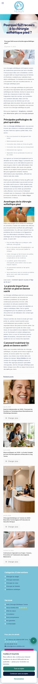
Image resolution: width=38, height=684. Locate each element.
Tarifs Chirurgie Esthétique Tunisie (17, 604)
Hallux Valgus (26, 195)
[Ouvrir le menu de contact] (34, 641)
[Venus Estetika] (19, 7)
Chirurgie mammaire (12, 580)
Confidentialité (11, 624)
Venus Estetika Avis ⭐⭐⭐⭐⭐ (16, 607)
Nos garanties (10, 620)
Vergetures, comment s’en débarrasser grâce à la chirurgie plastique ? (19, 113)
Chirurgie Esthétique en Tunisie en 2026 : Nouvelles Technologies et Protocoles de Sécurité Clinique (17, 520)
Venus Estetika (21, 358)
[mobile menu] (2, 3)
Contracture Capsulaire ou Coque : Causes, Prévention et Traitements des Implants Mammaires (17, 555)
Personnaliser (19, 679)
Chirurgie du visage (12, 576)
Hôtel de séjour (11, 611)
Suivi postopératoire (12, 617)
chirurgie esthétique (15, 126)
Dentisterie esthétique (13, 589)
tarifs (8, 369)
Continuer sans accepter (19, 673)
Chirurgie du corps (12, 583)
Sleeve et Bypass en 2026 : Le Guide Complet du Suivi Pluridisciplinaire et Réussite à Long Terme (18, 454)
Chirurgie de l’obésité (13, 586)
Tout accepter (19, 668)
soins (5, 336)
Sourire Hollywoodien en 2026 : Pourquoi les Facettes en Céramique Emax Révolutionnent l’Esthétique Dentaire (18, 411)
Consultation (10, 614)
